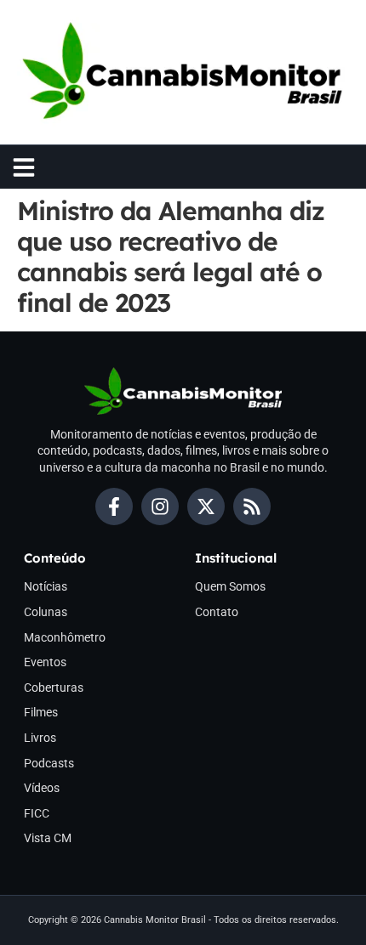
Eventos (45, 662)
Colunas (45, 612)
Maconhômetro (65, 637)
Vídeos (42, 788)
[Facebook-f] (114, 506)
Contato (216, 612)
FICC (36, 813)
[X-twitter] (206, 506)
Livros (40, 737)
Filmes (41, 712)
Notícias (45, 586)
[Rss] (252, 506)
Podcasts (49, 763)
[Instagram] (160, 506)
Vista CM (47, 838)
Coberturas (53, 687)
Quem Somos (230, 586)
